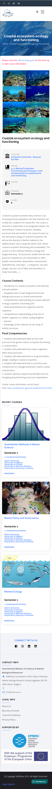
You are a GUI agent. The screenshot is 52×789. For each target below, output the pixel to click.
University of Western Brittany (17, 466)
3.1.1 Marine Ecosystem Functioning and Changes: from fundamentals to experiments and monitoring (26, 172)
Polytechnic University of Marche (18, 468)
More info (9, 473)
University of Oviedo (13, 464)
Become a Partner (10, 711)
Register (11, 784)
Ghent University (11, 461)
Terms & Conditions (11, 715)
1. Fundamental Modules (15, 457)
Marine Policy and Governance (21, 518)
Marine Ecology (13, 591)
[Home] (7, 12)
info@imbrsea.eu (13, 692)
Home (5, 43)
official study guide (26, 60)
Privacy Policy (8, 720)
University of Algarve (13, 463)
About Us (6, 706)
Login (4, 784)
